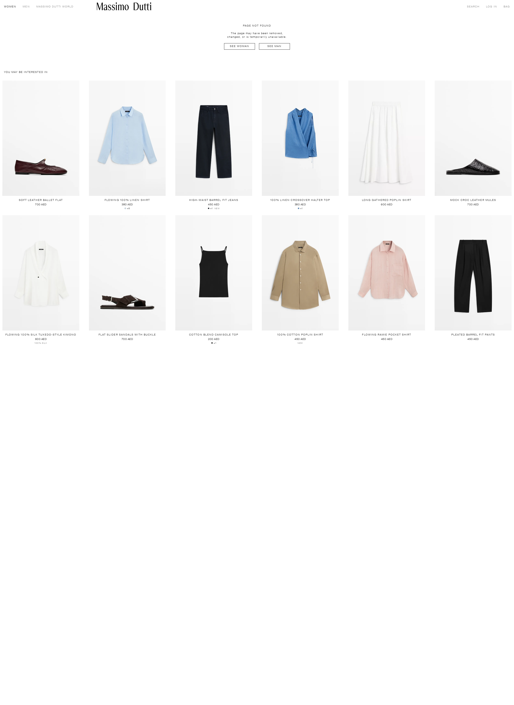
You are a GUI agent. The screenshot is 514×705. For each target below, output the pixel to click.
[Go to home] (124, 6)
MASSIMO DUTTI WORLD (55, 6)
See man (274, 46)
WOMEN (10, 6)
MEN (26, 6)
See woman (239, 46)
